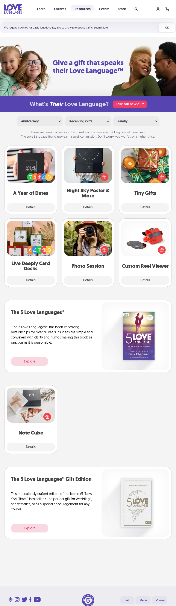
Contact (160, 600)
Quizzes (60, 9)
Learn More (101, 27)
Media (143, 600)
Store (122, 9)
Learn (41, 9)
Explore (29, 361)
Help (127, 600)
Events (104, 9)
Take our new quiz (130, 104)
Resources (83, 9)
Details (31, 207)
